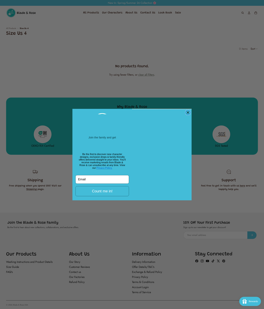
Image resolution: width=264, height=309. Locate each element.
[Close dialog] (187, 112)
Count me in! (102, 192)
